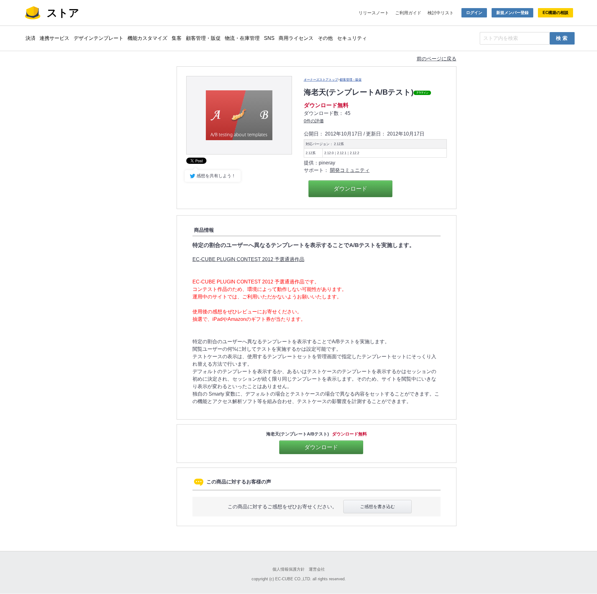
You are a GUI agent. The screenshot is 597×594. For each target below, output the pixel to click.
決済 (30, 38)
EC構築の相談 (555, 12)
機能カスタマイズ (147, 38)
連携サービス (54, 38)
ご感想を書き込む (377, 506)
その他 (325, 38)
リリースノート (374, 12)
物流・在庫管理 (242, 38)
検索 (562, 38)
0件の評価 (314, 120)
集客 (177, 38)
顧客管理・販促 (203, 38)
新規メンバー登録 (512, 12)
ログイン (474, 12)
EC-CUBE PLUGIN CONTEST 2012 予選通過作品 (248, 259)
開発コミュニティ (350, 170)
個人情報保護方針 (288, 569)
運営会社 (317, 569)
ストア (63, 12)
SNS (269, 38)
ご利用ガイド (408, 12)
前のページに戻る (436, 58)
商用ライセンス (296, 38)
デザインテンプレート (98, 38)
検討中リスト (441, 12)
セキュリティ (352, 38)
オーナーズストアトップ (321, 79)
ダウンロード (350, 189)
